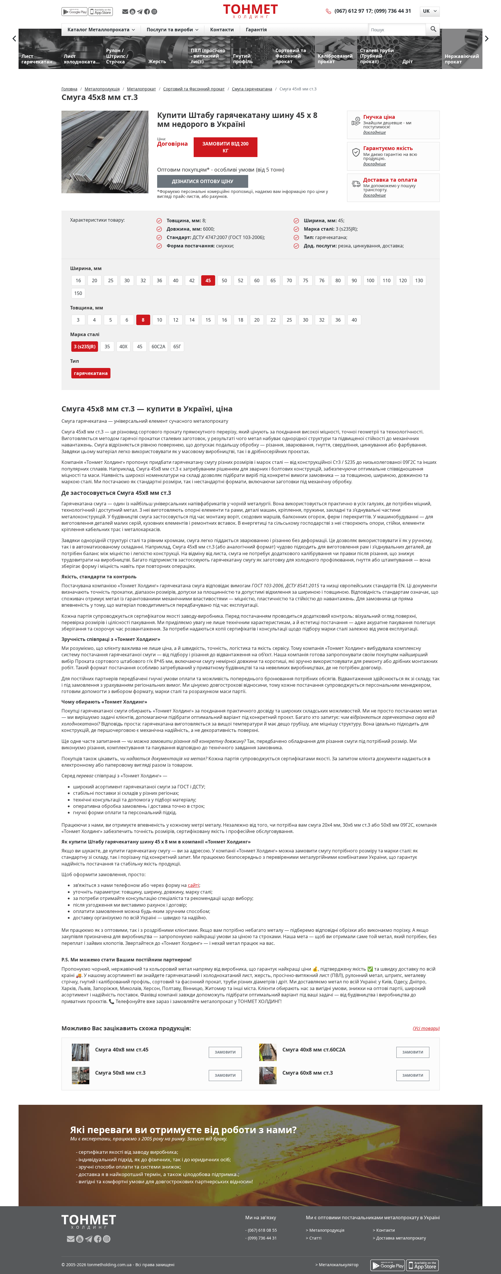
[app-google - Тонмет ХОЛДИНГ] (74, 11)
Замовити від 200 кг (225, 147)
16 (78, 280)
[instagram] (154, 11)
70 (289, 280)
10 (159, 320)
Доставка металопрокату (401, 1238)
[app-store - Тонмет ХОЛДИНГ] (101, 11)
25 (110, 280)
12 (175, 320)
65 (273, 280)
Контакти (222, 29)
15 (208, 320)
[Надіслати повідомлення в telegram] (140, 11)
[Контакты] (329, 10)
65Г (177, 346)
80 (338, 280)
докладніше (374, 132)
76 (321, 280)
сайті (193, 885)
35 (107, 346)
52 (240, 280)
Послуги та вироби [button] (170, 29)
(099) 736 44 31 (392, 10)
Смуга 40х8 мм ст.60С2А (313, 1049)
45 (208, 280)
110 (387, 280)
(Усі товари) (426, 1028)
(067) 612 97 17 (353, 10)
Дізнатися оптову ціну (202, 181)
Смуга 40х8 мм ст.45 (121, 1049)
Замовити (225, 1052)
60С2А (158, 346)
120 (403, 280)
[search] (433, 29)
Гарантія (256, 29)
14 (192, 320)
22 (273, 320)
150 (78, 293)
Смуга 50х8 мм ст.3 (120, 1072)
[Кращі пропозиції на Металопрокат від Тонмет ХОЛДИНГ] (250, 11)
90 (354, 280)
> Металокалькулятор (337, 1264)
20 (94, 280)
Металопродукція (326, 1230)
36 (159, 280)
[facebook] (147, 11)
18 (240, 320)
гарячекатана (91, 373)
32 (143, 280)
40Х (123, 346)
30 (127, 280)
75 (305, 280)
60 (256, 280)
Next (487, 38)
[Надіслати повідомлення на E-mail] (126, 11)
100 (370, 280)
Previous (14, 38)
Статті (315, 1238)
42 (192, 280)
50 (224, 280)
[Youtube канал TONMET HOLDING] (133, 11)
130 (419, 280)
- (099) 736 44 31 (261, 1238)
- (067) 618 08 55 (261, 1230)
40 (175, 280)
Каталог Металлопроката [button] (99, 29)
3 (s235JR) (84, 346)
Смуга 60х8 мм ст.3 (307, 1072)
